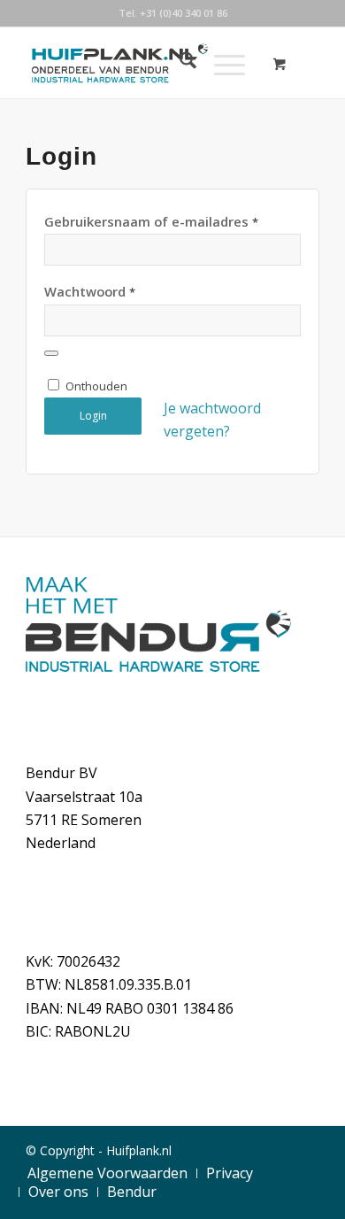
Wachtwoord (89, 291)
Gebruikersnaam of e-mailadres (151, 221)
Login (93, 415)
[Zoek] (179, 62)
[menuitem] (179, 62)
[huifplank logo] (143, 62)
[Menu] (220, 62)
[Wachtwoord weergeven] (51, 353)
